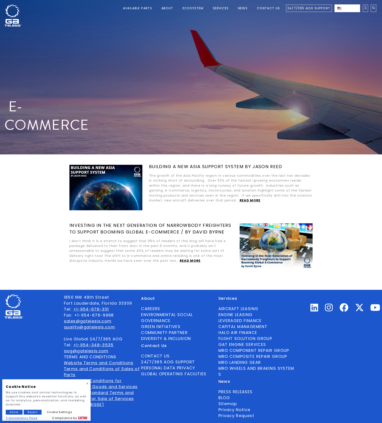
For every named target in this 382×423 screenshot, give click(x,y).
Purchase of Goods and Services (101, 386)
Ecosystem (193, 8)
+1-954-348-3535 (93, 345)
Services (221, 8)
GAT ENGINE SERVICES (242, 344)
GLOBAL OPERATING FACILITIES (173, 374)
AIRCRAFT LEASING (238, 308)
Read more (250, 200)
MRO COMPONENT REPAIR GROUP (253, 350)
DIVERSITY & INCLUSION (166, 338)
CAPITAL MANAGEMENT (242, 326)
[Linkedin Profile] (314, 309)
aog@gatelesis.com (86, 351)
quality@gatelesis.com (89, 327)
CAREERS (150, 308)
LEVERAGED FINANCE (240, 320)
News (243, 8)
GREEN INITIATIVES (160, 326)
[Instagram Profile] (329, 309)
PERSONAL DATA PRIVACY (168, 368)
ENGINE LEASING (235, 314)
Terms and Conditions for (93, 380)
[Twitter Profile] (359, 310)
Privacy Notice (234, 409)
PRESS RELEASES (235, 392)
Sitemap (227, 403)
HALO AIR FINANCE (237, 332)
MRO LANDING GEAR (239, 362)
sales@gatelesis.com (88, 321)
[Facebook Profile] (344, 309)
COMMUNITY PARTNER (164, 332)
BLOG (224, 397)
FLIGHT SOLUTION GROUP (245, 338)
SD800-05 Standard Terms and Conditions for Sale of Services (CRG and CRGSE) (99, 398)
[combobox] (347, 8)
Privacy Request (236, 415)
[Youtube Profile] (375, 309)
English (352, 8)
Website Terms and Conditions (99, 363)
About (167, 8)
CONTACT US (155, 356)
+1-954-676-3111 (91, 309)
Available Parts (137, 8)
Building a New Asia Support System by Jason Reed (215, 166)
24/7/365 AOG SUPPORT (308, 8)
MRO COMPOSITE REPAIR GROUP (252, 356)
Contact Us (268, 8)
